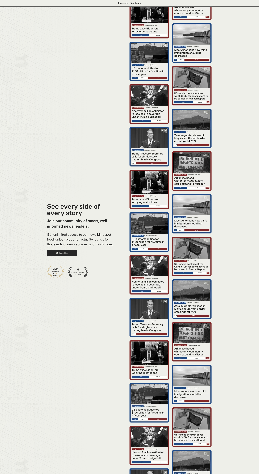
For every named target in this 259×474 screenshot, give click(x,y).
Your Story (135, 3)
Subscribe (62, 253)
